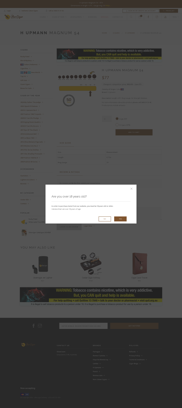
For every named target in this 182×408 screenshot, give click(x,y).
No (105, 219)
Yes (120, 219)
